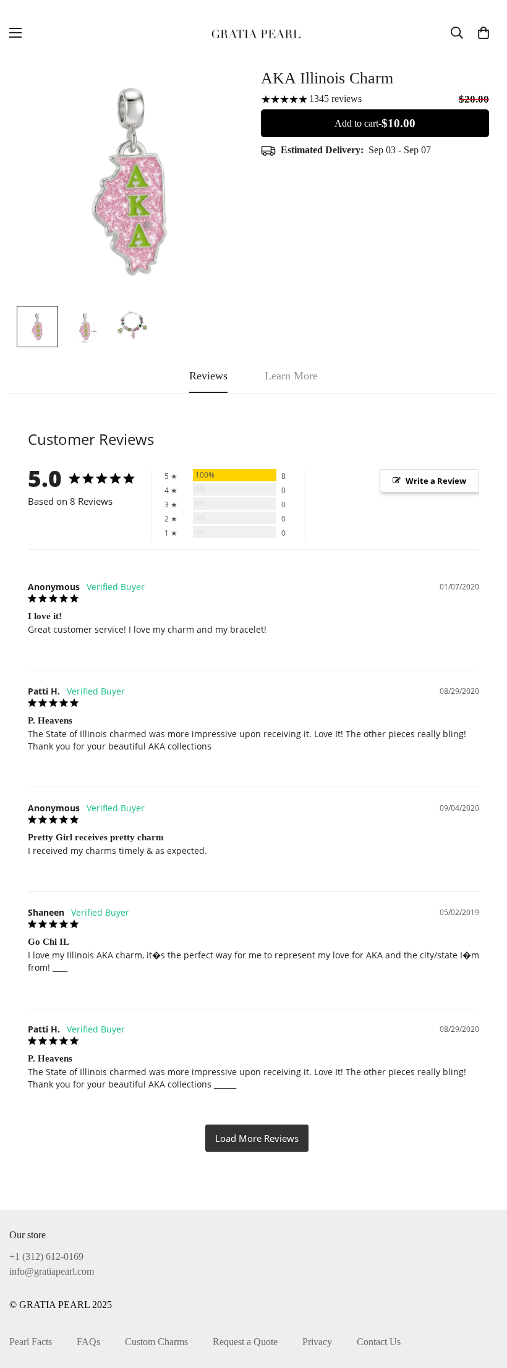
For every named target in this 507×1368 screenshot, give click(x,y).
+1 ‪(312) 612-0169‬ (46, 1256)
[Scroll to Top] (483, 1300)
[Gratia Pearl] (253, 32)
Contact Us (379, 1341)
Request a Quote (245, 1341)
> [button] (257, 1138)
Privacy (317, 1341)
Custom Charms (156, 1341)
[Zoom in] (221, 92)
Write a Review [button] (436, 480)
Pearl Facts (30, 1341)
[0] (483, 33)
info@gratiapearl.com (51, 1271)
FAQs (88, 1341)
